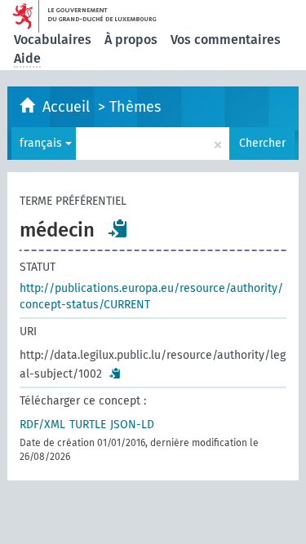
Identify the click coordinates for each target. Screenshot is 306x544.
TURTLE (87, 424)
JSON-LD (132, 424)
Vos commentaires (226, 39)
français (42, 143)
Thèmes (135, 107)
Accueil (68, 107)
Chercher (262, 143)
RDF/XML (42, 424)
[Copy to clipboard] (118, 228)
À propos (130, 39)
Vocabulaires (52, 39)
